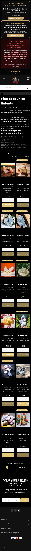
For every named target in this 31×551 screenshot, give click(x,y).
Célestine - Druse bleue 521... (12, 235)
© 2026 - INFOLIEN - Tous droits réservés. (15, 548)
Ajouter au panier (8, 205)
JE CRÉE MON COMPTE (15, 18)
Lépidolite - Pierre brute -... (11, 434)
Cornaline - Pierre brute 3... (11, 184)
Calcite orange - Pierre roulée (12, 284)
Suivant (22, 467)
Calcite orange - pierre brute (12, 336)
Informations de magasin (10, 533)
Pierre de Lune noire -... (10, 385)
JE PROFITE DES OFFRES (15, 35)
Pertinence (5, 153)
